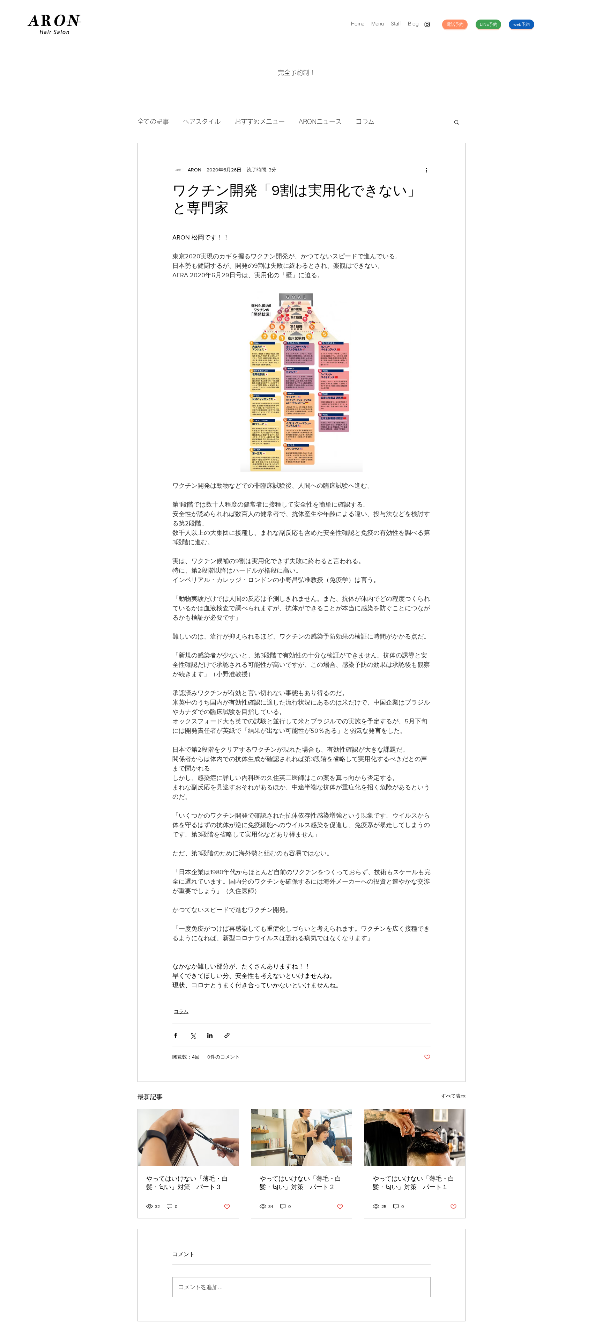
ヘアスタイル (202, 121)
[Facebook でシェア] (175, 1035)
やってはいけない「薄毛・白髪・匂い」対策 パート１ (413, 1182)
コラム (365, 121)
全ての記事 (153, 121)
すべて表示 (453, 1096)
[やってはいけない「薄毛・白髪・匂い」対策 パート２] (301, 1137)
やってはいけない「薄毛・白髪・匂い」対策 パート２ (300, 1182)
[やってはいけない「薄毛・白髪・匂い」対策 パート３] (188, 1137)
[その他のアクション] (426, 169)
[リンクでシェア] (227, 1035)
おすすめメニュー (259, 121)
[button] (456, 122)
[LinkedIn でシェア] (210, 1035)
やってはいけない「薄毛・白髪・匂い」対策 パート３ (187, 1182)
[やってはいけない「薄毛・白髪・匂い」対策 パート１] (414, 1137)
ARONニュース (320, 121)
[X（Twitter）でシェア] (192, 1035)
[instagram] (427, 24)
